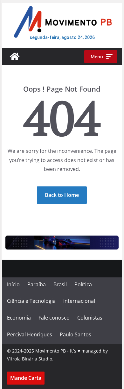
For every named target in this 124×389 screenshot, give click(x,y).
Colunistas (89, 317)
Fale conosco (54, 317)
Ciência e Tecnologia (31, 300)
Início (13, 284)
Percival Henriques (29, 334)
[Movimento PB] (15, 56)
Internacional (79, 300)
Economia (19, 317)
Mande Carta (25, 377)
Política (83, 284)
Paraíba (36, 284)
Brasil (60, 284)
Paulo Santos (75, 334)
